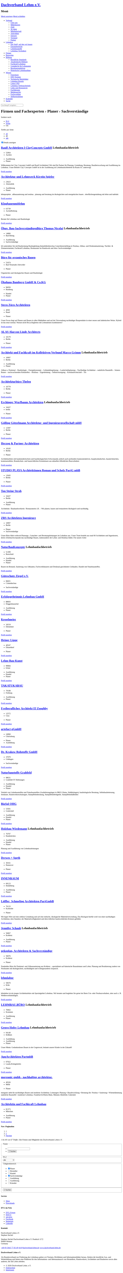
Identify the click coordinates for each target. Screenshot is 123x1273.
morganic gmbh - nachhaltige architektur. (26, 1077)
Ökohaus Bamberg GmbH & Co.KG (23, 282)
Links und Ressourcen (19, 88)
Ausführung (14, 1181)
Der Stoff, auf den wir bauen (21, 44)
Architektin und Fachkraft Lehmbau (23, 1104)
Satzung (14, 36)
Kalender (9, 99)
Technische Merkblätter (19, 79)
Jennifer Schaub (11, 928)
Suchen (12, 1151)
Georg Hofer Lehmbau (15, 1027)
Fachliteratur (15, 90)
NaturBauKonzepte (13, 547)
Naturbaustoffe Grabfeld (16, 772)
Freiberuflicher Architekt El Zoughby (24, 708)
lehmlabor (7, 977)
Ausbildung (14, 1178)
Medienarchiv (16, 92)
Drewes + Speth (10, 857)
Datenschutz (10, 1268)
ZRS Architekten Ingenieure (18, 517)
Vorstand (14, 38)
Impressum (10, 1270)
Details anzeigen (9, 143)
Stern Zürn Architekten (15, 304)
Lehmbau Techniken (18, 51)
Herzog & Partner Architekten (20, 443)
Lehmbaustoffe (16, 49)
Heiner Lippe (9, 640)
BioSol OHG (9, 803)
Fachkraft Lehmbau (18, 64)
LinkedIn (9, 1223)
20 (7, 134)
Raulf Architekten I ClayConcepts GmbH (26, 147)
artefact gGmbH (11, 729)
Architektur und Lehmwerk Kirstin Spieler (27, 176)
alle (7, 138)
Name (8, 123)
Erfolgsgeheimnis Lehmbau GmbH (22, 596)
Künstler (13, 1183)
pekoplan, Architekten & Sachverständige (26, 950)
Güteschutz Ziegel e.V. (14, 576)
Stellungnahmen (17, 97)
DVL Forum (10, 1213)
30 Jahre (14, 29)
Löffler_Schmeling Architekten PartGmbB (27, 901)
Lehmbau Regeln (17, 81)
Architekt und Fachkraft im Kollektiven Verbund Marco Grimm (41, 352)
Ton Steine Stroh (11, 491)
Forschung (15, 75)
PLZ (7, 121)
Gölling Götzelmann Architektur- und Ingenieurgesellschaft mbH (41, 422)
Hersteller (13, 1171)
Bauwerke (10, 55)
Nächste (9, 1136)
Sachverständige (16, 1176)
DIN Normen (16, 77)
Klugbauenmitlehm (13, 203)
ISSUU (8, 1215)
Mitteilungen (15, 25)
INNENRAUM (10, 878)
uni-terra (9, 1217)
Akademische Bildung (19, 62)
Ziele (12, 27)
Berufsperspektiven (18, 68)
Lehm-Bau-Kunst (11, 660)
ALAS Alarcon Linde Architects (20, 331)
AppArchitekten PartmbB (17, 1056)
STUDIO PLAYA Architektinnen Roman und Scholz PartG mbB (40, 470)
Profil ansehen (6, 171)
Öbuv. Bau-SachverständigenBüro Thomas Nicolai (32, 228)
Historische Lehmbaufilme (21, 70)
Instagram (9, 1221)
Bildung (9, 57)
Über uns (14, 23)
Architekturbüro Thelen (16, 381)
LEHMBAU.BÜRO (13, 1004)
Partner (13, 40)
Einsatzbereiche (16, 47)
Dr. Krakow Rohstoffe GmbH (19, 751)
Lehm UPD (15, 83)
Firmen (8, 53)
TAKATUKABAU (12, 685)
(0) (9, 1248)
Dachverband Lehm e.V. (21, 5)
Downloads (10, 1203)
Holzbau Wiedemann (14, 828)
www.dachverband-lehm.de (50, 1248)
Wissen (8, 73)
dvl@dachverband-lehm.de (29, 1248)
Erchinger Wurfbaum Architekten (22, 402)
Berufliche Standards (18, 60)
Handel (13, 1173)
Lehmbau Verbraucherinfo (21, 86)
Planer (12, 1169)
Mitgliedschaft (16, 31)
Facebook (9, 1219)
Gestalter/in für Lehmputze (21, 66)
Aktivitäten (15, 33)
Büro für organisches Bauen (18, 257)
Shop (8, 1201)
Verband (9, 20)
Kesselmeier (8, 619)
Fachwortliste (16, 94)
